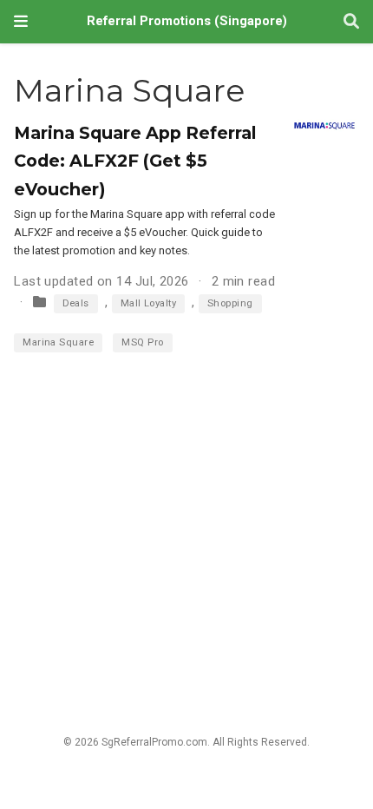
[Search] (351, 22)
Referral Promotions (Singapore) (187, 21)
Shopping (230, 303)
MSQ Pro (142, 342)
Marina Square (58, 342)
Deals (75, 303)
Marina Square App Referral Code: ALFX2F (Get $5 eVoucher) (135, 160)
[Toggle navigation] (21, 21)
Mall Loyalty (148, 303)
